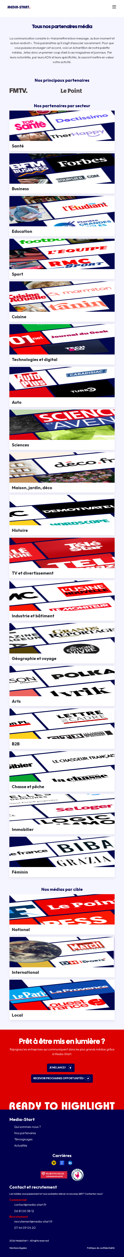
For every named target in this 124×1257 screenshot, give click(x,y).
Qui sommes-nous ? (27, 1127)
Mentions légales (18, 1247)
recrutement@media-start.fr (33, 1221)
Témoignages (23, 1139)
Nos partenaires (25, 1133)
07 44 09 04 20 (25, 1228)
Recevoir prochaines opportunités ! (59, 1078)
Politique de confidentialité (101, 1247)
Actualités (20, 1145)
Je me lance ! (57, 1067)
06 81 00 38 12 (24, 1211)
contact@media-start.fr (30, 1204)
